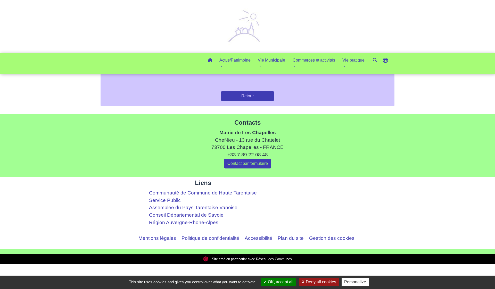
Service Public (165, 200)
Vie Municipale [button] (271, 60)
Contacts (247, 122)
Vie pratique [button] (353, 60)
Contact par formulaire (247, 163)
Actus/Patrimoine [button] (235, 60)
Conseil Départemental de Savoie (186, 215)
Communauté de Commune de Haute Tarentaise (203, 193)
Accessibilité (258, 238)
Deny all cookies (320, 282)
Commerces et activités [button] (314, 60)
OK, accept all (280, 282)
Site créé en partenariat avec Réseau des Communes (251, 259)
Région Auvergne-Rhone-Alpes (183, 222)
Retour (247, 96)
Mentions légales (157, 238)
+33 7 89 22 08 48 (247, 154)
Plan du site (291, 238)
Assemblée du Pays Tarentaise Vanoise (193, 207)
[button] (210, 61)
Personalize (355, 282)
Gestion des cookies (331, 238)
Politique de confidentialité (210, 238)
